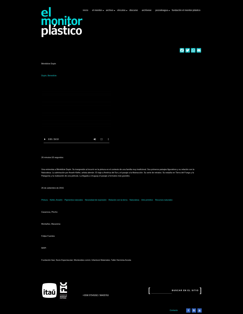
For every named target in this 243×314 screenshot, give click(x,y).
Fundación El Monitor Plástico (186, 10)
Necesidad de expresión (95, 200)
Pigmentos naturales (74, 200)
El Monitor (97, 11)
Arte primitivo (147, 200)
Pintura (44, 200)
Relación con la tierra (118, 200)
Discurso (133, 10)
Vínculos (121, 11)
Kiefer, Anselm (56, 200)
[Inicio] (62, 22)
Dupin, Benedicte (49, 76)
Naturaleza (134, 200)
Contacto (174, 310)
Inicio (85, 10)
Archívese (146, 10)
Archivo (110, 11)
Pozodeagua (161, 11)
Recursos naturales (163, 200)
